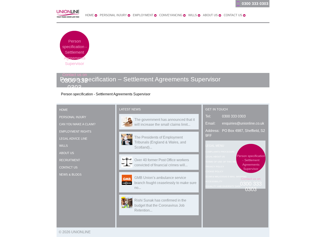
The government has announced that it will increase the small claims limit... (164, 122)
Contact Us (68, 167)
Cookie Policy (214, 171)
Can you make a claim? (77, 124)
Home (63, 110)
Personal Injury (72, 117)
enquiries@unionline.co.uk (243, 123)
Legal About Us (215, 156)
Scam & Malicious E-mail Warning (226, 176)
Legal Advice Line (73, 138)
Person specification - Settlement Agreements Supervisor (74, 52)
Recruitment (69, 160)
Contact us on (74, 81)
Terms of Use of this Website (224, 162)
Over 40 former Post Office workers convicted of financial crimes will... (161, 162)
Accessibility (213, 181)
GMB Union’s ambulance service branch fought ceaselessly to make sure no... (165, 183)
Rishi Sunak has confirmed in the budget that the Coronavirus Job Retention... (160, 205)
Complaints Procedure (220, 152)
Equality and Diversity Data (223, 186)
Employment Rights (75, 131)
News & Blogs (70, 174)
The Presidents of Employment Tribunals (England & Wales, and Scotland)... (160, 142)
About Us (66, 153)
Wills (63, 145)
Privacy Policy (214, 166)
